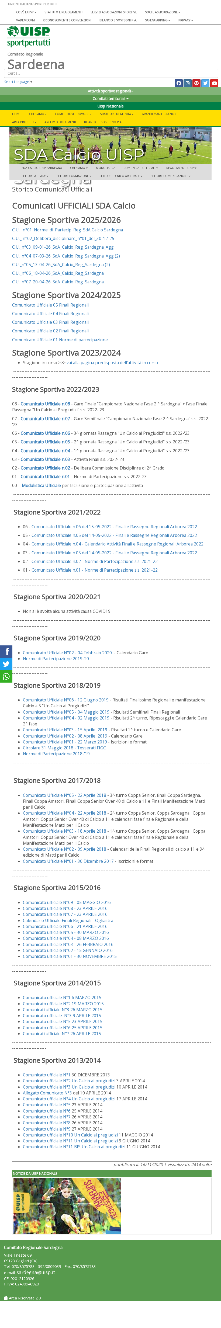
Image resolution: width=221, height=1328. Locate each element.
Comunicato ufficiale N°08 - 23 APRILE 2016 (65, 908)
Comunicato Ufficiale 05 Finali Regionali (50, 305)
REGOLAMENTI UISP (180, 168)
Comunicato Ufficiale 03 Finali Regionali (50, 322)
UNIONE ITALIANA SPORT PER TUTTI (32, 4)
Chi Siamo (36, 114)
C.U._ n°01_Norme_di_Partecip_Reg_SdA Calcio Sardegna (67, 230)
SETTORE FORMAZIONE (73, 176)
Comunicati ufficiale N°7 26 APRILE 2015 (62, 1034)
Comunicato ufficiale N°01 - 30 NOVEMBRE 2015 (70, 956)
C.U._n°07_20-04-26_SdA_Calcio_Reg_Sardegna (58, 282)
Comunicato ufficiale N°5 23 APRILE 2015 (62, 1021)
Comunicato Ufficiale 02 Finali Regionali (50, 331)
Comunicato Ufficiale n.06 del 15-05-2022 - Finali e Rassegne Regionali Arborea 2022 (114, 527)
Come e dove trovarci (72, 114)
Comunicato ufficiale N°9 (47, 1129)
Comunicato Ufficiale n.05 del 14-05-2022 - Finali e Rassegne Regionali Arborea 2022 (114, 535)
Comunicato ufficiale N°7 (47, 1117)
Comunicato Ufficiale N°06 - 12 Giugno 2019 (66, 700)
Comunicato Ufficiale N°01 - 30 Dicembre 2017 (68, 861)
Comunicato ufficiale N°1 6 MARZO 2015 (62, 997)
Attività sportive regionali (109, 90)
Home (16, 114)
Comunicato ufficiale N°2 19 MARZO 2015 (63, 1004)
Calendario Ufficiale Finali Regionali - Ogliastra (68, 920)
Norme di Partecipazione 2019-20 (56, 659)
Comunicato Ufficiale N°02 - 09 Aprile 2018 (64, 849)
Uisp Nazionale (111, 106)
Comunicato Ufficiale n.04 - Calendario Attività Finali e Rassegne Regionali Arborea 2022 (117, 544)
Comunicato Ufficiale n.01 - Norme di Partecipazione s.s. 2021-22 (95, 570)
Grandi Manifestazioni (159, 114)
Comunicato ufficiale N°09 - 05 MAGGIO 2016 (67, 902)
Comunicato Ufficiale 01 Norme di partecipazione (60, 340)
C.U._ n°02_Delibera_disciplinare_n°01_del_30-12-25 (63, 238)
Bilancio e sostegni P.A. (118, 20)
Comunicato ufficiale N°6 (47, 1111)
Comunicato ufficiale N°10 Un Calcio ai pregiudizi (71, 1135)
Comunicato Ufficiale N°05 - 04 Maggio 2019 (66, 712)
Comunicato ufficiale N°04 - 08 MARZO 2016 (66, 938)
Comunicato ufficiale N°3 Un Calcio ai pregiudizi (69, 1087)
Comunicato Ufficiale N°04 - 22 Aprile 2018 (64, 813)
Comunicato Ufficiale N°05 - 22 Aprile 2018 (64, 795)
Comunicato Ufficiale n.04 (45, 451)
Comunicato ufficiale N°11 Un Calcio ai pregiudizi (70, 1141)
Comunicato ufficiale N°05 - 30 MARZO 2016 (66, 932)
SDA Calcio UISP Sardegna (42, 168)
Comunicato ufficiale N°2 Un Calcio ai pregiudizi (69, 1081)
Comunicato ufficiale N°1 (47, 1075)
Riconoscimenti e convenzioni (67, 20)
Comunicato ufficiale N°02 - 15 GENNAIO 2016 (68, 950)
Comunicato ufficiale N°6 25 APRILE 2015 (62, 1028)
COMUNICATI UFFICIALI (139, 168)
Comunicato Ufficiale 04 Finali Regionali (51, 314)
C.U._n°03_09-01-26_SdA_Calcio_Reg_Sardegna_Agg (63, 247)
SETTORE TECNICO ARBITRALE (119, 176)
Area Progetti (23, 122)
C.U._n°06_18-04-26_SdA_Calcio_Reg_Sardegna (58, 273)
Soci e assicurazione (161, 12)
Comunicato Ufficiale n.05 (45, 442)
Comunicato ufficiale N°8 (47, 1123)
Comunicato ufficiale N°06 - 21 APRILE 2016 (65, 926)
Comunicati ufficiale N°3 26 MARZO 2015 (62, 1010)
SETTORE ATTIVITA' (34, 176)
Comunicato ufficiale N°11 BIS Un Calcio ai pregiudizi (74, 1147)
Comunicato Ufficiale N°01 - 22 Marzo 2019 (65, 742)
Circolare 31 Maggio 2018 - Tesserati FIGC (64, 748)
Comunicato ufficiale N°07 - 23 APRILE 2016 (65, 914)
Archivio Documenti (60, 122)
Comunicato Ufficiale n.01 (45, 476)
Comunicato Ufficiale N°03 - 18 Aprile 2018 (64, 831)
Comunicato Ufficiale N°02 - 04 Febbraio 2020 (67, 653)
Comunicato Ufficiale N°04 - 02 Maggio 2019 (66, 718)
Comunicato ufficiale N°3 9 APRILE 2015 (62, 1015)
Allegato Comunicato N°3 (47, 1093)
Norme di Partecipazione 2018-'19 (56, 754)
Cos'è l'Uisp (25, 12)
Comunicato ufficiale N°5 (47, 1105)
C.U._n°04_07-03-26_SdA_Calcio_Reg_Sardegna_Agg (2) (66, 256)
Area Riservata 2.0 (24, 1298)
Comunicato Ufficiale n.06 (45, 433)
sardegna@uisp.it (36, 1272)
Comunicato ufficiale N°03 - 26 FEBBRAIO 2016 (68, 944)
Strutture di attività (115, 114)
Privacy (184, 20)
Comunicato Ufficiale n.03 (45, 459)
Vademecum (25, 20)
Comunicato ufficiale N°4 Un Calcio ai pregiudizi (69, 1099)
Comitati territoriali (109, 98)
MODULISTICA (105, 168)
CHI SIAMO (77, 168)
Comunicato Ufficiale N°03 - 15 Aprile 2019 (65, 730)
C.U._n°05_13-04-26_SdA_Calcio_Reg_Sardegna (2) (61, 264)
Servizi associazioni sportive (114, 12)
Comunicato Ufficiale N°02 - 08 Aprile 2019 (65, 736)
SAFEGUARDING (156, 20)
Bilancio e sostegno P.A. (103, 122)
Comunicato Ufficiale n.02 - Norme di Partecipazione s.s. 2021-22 (95, 561)
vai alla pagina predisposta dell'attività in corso (112, 363)
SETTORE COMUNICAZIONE (169, 176)
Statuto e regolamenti (63, 12)
